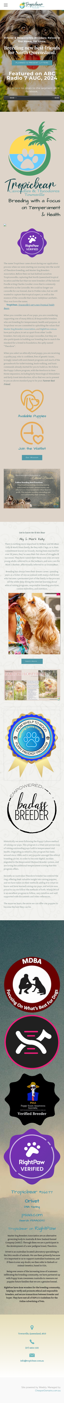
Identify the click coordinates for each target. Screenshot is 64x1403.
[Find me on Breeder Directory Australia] (5, 225)
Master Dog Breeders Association (19, 329)
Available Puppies (32, 416)
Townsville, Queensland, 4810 (32, 1333)
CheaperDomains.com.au (48, 1390)
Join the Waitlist (32, 448)
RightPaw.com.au (48, 329)
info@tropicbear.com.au (32, 1360)
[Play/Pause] (6, 98)
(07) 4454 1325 (32, 1348)
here (18, 88)
